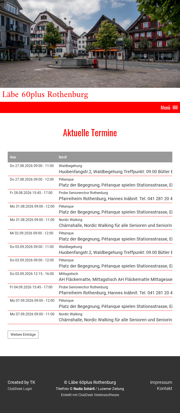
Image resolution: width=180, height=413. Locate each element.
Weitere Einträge (23, 334)
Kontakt (164, 388)
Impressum (161, 382)
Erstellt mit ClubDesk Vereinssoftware (90, 395)
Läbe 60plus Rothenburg (45, 95)
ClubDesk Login (20, 389)
